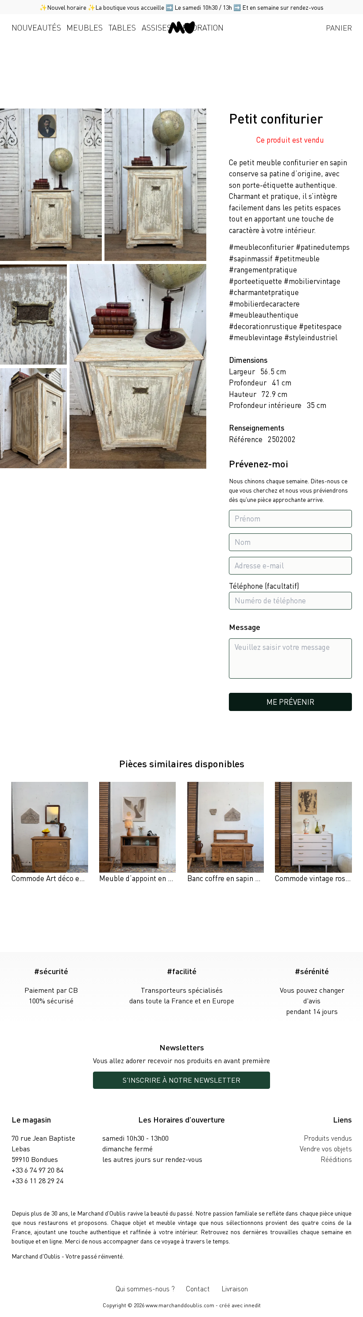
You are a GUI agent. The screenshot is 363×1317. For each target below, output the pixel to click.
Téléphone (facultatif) (264, 586)
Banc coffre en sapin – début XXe (240, 878)
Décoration (200, 27)
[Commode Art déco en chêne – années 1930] (50, 833)
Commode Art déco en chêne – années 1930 (82, 878)
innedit (252, 1305)
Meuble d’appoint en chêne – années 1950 (167, 878)
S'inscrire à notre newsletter (181, 1079)
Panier (339, 27)
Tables (122, 27)
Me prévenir (290, 702)
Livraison (234, 1288)
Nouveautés (36, 27)
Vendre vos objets (326, 1148)
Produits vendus (328, 1137)
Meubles (84, 27)
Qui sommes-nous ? (145, 1288)
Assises (156, 27)
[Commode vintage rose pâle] (313, 833)
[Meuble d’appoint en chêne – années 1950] (137, 833)
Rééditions (336, 1159)
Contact (198, 1288)
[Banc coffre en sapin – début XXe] (225, 833)
